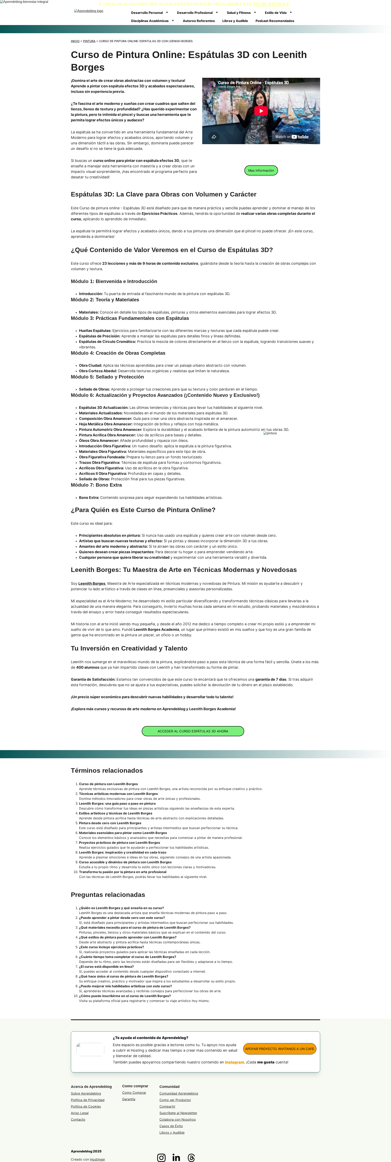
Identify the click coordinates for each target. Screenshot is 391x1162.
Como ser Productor (175, 1100)
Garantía (128, 1099)
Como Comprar (134, 1093)
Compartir (167, 1106)
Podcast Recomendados (275, 21)
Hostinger (97, 1159)
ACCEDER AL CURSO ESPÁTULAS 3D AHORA (193, 731)
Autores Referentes (199, 21)
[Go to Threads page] (191, 1158)
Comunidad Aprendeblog (178, 1093)
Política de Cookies (86, 1106)
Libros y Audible (235, 21)
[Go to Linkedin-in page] (178, 1158)
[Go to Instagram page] (163, 1158)
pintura (89, 41)
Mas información (261, 170)
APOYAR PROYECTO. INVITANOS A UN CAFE (279, 1049)
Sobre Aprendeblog (86, 1093)
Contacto (78, 1119)
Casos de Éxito (171, 1126)
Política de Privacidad (87, 1100)
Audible (179, 1132)
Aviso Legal (80, 1113)
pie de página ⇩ (271, 4)
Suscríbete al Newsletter (178, 1113)
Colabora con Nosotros (177, 1119)
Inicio (75, 41)
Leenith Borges (91, 583)
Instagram (234, 1062)
